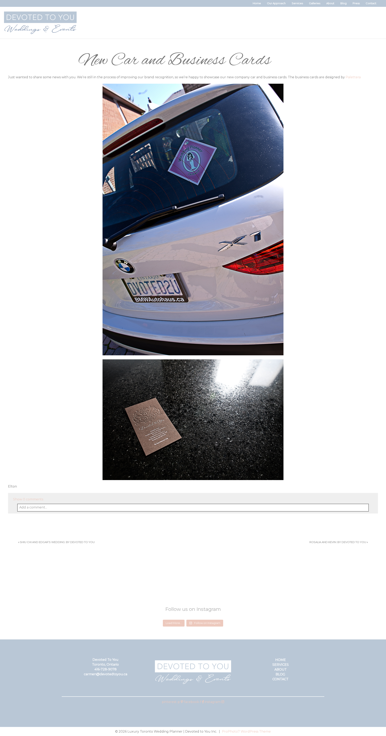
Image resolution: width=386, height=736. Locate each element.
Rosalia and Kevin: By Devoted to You (337, 542)
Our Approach (276, 3)
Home (257, 3)
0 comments (28, 499)
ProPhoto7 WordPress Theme (246, 731)
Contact (371, 3)
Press (356, 3)
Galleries (314, 3)
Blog (343, 3)
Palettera (353, 77)
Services (297, 3)
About (330, 3)
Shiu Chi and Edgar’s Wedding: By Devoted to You (57, 542)
